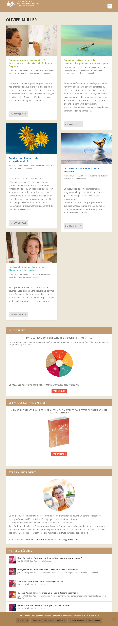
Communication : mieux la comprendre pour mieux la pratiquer (86, 61)
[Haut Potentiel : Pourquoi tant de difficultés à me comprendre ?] (12, 559)
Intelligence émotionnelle (91, 70)
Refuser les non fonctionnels (49, 620)
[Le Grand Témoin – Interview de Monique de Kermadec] (31, 247)
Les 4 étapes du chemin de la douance (81, 170)
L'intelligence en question (40, 274)
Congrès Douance (70, 539)
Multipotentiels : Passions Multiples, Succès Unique (43, 605)
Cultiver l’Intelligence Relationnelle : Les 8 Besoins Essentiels (47, 593)
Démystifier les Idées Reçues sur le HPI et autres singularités (47, 569)
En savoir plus (18, 114)
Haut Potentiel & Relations (40, 561)
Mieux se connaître (37, 165)
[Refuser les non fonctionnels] (114, 619)
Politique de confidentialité (85, 620)
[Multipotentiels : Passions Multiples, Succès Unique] (12, 607)
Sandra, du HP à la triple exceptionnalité (23, 160)
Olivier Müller (22, 70)
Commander (59, 454)
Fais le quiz (59, 391)
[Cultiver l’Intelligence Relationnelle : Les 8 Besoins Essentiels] (12, 594)
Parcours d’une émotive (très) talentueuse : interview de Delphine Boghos (31, 63)
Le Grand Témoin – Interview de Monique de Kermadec (28, 268)
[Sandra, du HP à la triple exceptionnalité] (31, 138)
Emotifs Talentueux (36, 539)
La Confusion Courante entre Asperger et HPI (40, 581)
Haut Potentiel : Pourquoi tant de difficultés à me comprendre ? (49, 558)
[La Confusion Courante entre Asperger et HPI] (12, 583)
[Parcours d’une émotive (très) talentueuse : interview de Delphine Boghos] (31, 40)
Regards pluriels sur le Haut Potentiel (35, 73)
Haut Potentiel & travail (39, 70)
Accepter (23, 620)
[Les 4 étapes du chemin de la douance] (86, 148)
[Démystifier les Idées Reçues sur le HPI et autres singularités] (12, 571)
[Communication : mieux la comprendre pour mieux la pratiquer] (86, 40)
